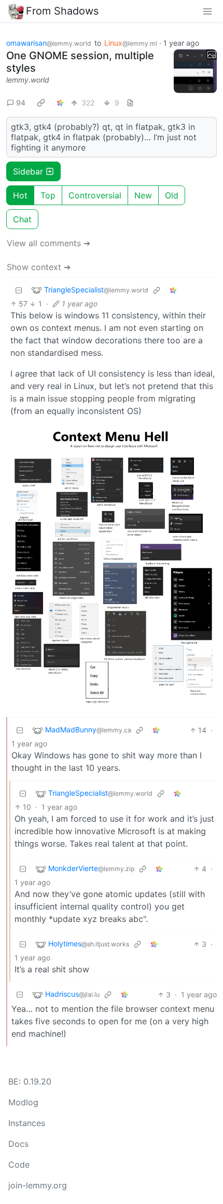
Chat (22, 219)
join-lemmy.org (37, 1185)
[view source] (130, 103)
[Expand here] (195, 71)
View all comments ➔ (48, 243)
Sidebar (28, 171)
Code (19, 1164)
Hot (20, 195)
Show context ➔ (39, 267)
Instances (26, 1123)
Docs (18, 1144)
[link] (41, 103)
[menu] (207, 11)
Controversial (94, 195)
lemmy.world (27, 79)
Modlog (23, 1102)
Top (47, 195)
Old (171, 195)
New (143, 195)
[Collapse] (18, 290)
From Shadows (62, 11)
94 (20, 102)
